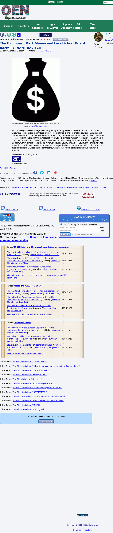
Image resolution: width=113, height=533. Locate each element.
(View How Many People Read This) (44, 254)
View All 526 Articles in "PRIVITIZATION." (30, 392)
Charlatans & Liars (22, 322)
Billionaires (16, 187)
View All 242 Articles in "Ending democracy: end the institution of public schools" (46, 366)
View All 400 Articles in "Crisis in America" (30, 361)
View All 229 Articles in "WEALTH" (26, 405)
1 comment (41, 51)
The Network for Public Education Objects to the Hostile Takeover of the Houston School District (30, 259)
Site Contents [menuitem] (37, 26)
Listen (46, 34)
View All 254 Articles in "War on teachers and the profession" (38, 400)
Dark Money (24, 187)
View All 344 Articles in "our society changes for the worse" (37, 387)
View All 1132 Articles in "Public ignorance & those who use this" (39, 396)
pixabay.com (33, 127)
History (51, 187)
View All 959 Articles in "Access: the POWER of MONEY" (30, 314)
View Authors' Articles (90, 209)
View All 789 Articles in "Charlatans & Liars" (25, 353)
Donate (34, 237)
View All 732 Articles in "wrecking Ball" (28, 409)
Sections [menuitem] (8, 26)
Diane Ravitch (43, 187)
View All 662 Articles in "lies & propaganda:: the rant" (35, 383)
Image (26, 127)
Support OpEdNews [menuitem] (66, 26)
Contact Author (11, 209)
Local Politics (58, 187)
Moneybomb (87, 187)
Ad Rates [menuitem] (78, 26)
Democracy (33, 187)
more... (94, 180)
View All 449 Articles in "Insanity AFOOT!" (30, 374)
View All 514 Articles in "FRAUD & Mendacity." (32, 370)
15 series (48, 51)
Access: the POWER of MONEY (27, 286)
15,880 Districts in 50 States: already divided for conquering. (41, 247)
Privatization (96, 187)
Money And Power (75, 187)
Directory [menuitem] (23, 26)
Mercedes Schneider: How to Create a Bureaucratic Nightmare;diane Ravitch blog (29, 268)
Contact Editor (49, 209)
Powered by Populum (82, 530)
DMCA (45, 126)
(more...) (104, 187)
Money (66, 187)
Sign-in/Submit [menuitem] (51, 26)
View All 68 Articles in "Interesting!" (27, 379)
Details (40, 126)
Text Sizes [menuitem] (92, 26)
